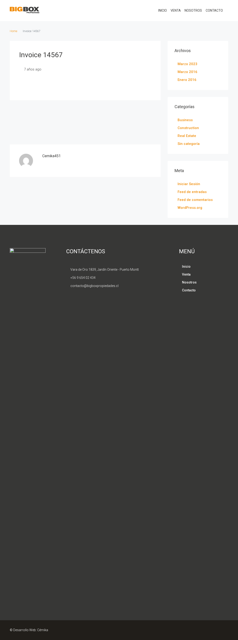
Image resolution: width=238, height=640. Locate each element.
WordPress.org (190, 208)
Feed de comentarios (195, 200)
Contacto (214, 10)
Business (185, 120)
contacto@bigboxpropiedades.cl (94, 286)
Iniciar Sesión (189, 184)
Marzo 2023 (187, 64)
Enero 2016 (187, 80)
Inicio (162, 10)
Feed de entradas (192, 192)
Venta (176, 10)
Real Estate (187, 136)
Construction (188, 128)
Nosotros (193, 10)
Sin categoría (189, 144)
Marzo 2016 (187, 72)
